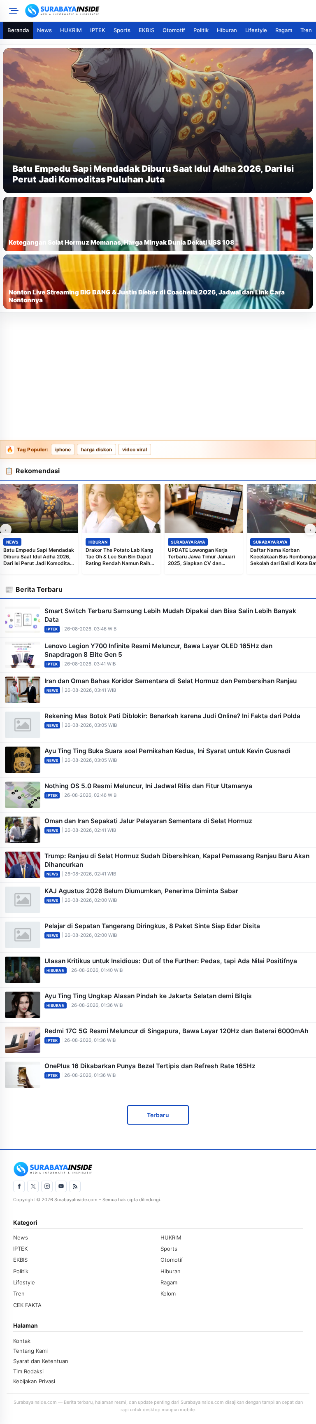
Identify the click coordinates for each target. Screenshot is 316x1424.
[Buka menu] (12, 10)
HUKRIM (71, 30)
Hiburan (227, 30)
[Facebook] (19, 1186)
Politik (201, 30)
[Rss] (75, 1186)
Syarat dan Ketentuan (40, 1361)
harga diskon (96, 450)
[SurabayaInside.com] (168, 11)
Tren (306, 30)
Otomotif (174, 30)
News (44, 30)
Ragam (283, 30)
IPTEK (97, 30)
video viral (134, 450)
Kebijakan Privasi (34, 1381)
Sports (122, 30)
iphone (63, 450)
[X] (33, 1186)
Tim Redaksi (28, 1371)
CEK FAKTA (27, 1305)
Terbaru (158, 1114)
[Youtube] (61, 1186)
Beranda (18, 30)
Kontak (21, 1341)
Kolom (168, 1293)
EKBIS (146, 30)
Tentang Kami (30, 1350)
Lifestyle (256, 30)
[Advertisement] (158, 376)
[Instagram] (47, 1186)
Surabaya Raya (188, 541)
